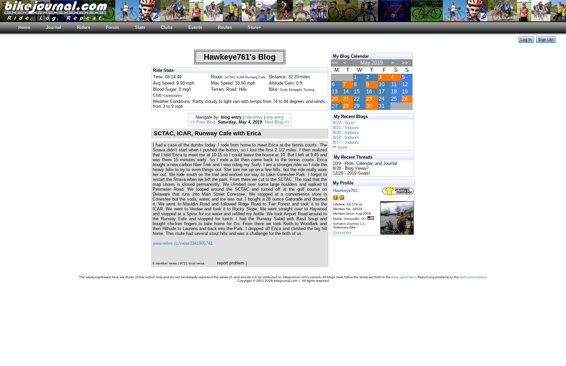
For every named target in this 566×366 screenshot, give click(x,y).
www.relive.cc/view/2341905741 (183, 243)
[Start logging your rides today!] (546, 41)
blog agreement (404, 277)
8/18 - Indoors (346, 137)
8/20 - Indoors (346, 132)
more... (343, 147)
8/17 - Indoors (346, 142)
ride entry (254, 117)
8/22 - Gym (343, 122)
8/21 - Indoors (346, 127)
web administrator (473, 277)
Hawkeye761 (345, 190)
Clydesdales (342, 232)
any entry (275, 117)
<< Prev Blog (202, 122)
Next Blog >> (277, 122)
